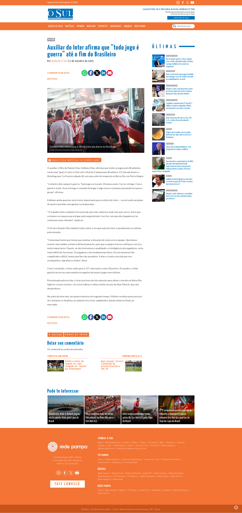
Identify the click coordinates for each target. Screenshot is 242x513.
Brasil (100, 442)
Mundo (126, 442)
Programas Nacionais (171, 459)
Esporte (180, 442)
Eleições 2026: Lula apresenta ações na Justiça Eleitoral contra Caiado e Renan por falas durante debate (179, 91)
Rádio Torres (176, 476)
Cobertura (116, 462)
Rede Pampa (140, 26)
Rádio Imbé (118, 479)
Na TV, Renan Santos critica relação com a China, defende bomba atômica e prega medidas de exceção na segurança (179, 63)
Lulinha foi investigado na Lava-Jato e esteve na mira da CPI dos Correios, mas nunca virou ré (179, 181)
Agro (161, 442)
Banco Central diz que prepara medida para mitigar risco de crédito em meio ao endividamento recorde (179, 76)
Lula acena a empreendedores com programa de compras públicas (178, 148)
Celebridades (119, 445)
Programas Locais (151, 459)
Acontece (170, 442)
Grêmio (101, 445)
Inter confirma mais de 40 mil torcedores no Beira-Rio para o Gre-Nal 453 (100, 418)
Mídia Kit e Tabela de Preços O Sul (131, 448)
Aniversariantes (167, 445)
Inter (51, 39)
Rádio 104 (147, 473)
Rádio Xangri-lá (104, 479)
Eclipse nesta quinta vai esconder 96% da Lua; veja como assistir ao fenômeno (178, 135)
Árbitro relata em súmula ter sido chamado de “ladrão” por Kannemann (76, 365)
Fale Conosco (67, 484)
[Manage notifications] (236, 507)
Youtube (192, 3)
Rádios (122, 490)
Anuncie (128, 26)
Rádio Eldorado (104, 476)
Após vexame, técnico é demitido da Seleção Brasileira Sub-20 (112, 365)
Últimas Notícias (112, 459)
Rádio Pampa (103, 473)
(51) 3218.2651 (71, 463)
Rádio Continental (132, 473)
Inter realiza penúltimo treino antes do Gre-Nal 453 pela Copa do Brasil (137, 418)
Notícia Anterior (58, 356)
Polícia (143, 442)
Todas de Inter (76, 335)
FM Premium (119, 476)
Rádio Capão (162, 476)
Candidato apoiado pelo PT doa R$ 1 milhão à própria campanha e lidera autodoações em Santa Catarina (179, 106)
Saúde (130, 445)
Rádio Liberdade (176, 473)
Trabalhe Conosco (180, 490)
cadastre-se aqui (181, 18)
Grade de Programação (131, 459)
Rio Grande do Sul (112, 442)
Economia (152, 442)
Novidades (156, 490)
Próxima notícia (131, 356)
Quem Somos (103, 462)
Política (134, 442)
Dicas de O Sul (142, 445)
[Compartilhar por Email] (110, 73)
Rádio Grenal (117, 473)
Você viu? (155, 445)
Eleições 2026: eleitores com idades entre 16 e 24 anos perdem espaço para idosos (179, 196)
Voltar (56, 335)
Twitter (187, 3)
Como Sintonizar (131, 462)
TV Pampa (131, 490)
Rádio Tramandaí (147, 476)
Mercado (91, 26)
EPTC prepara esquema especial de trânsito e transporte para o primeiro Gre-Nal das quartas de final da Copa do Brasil (175, 416)
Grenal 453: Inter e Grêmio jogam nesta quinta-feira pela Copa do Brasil (64, 418)
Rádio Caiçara (160, 473)
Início (100, 459)
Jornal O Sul (60, 14)
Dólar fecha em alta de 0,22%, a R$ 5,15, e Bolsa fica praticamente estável (179, 120)
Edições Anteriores (106, 448)
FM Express (132, 476)
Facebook (183, 3)
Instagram (178, 3)
